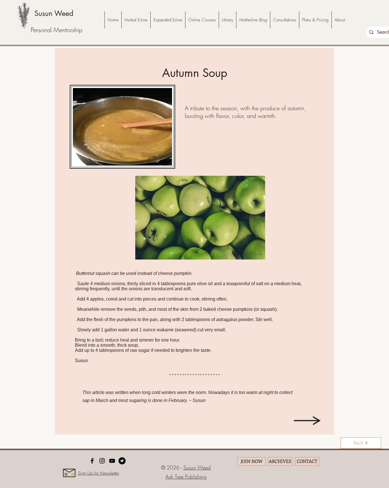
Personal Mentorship (56, 30)
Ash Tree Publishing (185, 476)
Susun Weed (53, 13)
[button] (200, 218)
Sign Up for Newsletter (98, 473)
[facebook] (92, 460)
